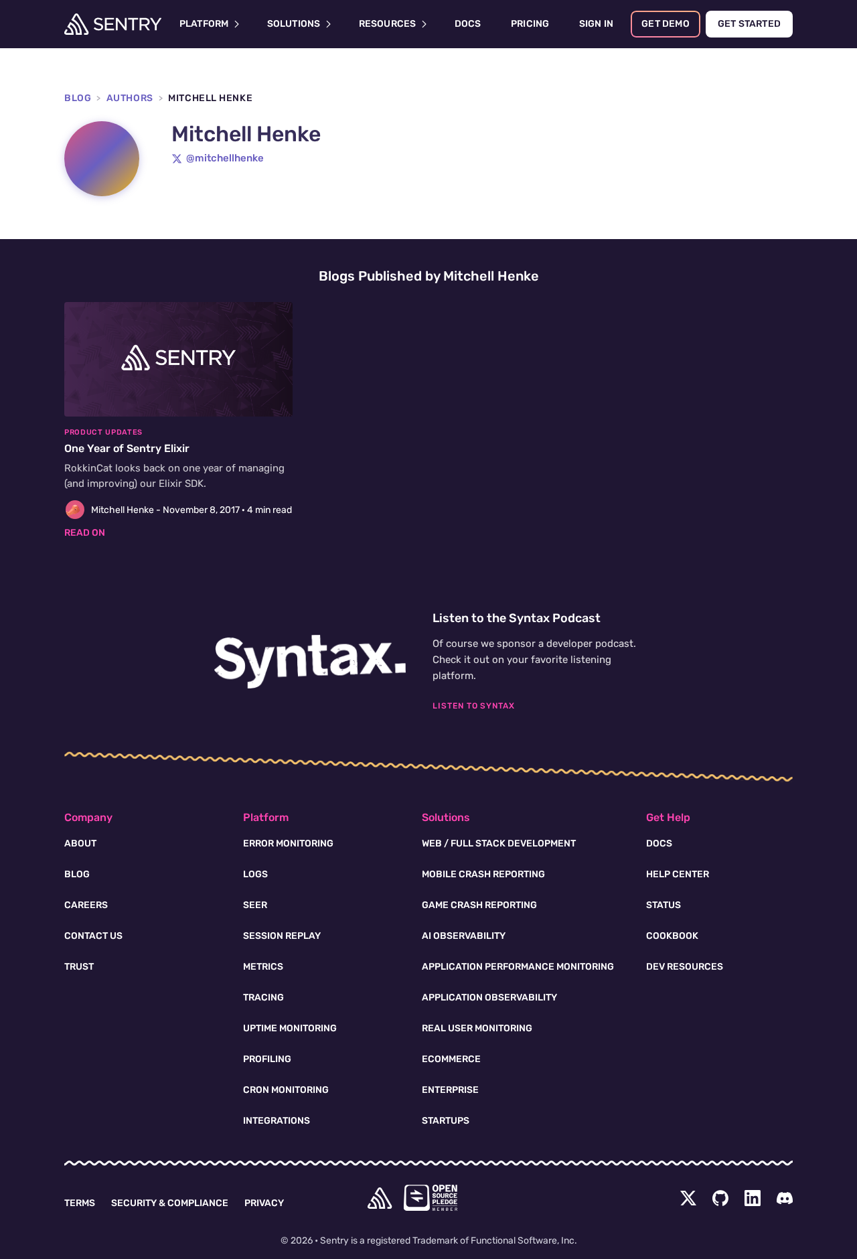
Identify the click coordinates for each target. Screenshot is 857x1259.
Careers (86, 905)
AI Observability (463, 936)
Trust (79, 966)
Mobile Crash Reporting (483, 874)
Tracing (263, 997)
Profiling (267, 1059)
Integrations (276, 1120)
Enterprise (450, 1090)
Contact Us (93, 936)
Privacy (264, 1203)
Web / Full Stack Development (499, 843)
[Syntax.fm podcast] (310, 661)
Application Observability (489, 997)
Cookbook (672, 936)
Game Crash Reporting (479, 905)
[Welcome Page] (112, 24)
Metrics (263, 966)
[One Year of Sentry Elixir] (178, 421)
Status (663, 905)
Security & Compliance (169, 1203)
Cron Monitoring (286, 1090)
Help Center (677, 874)
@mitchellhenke (225, 158)
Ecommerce (451, 1059)
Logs (255, 874)
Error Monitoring (288, 843)
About (80, 843)
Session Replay (282, 936)
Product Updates (103, 432)
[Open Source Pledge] (430, 1198)
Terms (79, 1203)
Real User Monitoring (477, 1028)
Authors (129, 98)
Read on (84, 532)
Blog (77, 98)
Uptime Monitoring (290, 1028)
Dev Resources (684, 966)
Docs (659, 843)
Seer (255, 905)
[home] (380, 1198)
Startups (445, 1120)
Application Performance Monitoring (518, 966)
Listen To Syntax (474, 706)
